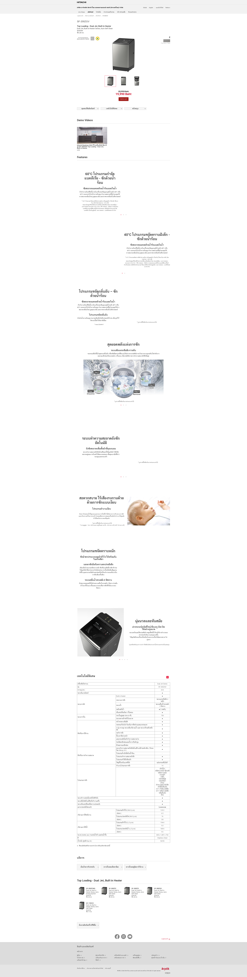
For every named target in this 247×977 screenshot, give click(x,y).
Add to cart (123, 99)
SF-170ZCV (90, 903)
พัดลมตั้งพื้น (136, 957)
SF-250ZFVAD (90, 888)
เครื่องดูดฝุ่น (136, 955)
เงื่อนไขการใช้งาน (81, 968)
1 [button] (119, 659)
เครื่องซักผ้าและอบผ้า (120, 955)
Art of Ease (81, 12)
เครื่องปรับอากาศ (101, 957)
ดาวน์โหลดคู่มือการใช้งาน (135, 867)
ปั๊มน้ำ (97, 960)
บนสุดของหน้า (80, 15)
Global (145, 7)
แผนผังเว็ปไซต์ (159, 7)
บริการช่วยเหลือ (121, 12)
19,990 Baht (123, 94)
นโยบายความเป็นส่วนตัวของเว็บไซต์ (95, 968)
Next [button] (152, 192)
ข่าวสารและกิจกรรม (109, 12)
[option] (110, 81)
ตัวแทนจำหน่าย (132, 12)
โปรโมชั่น (98, 12)
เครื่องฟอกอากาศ (119, 957)
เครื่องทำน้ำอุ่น (81, 960)
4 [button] (127, 659)
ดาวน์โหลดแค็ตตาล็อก (111, 867)
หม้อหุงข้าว (154, 955)
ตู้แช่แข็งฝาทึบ (100, 955)
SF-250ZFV (112, 888)
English (151, 7)
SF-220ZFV (135, 888)
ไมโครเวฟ (80, 957)
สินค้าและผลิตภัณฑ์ (89, 15)
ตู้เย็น (78, 955)
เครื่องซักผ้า (98, 15)
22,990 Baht (123, 91)
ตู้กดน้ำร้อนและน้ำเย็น (158, 957)
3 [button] (124, 659)
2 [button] (123, 214)
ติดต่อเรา (168, 7)
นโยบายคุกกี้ (108, 968)
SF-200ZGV (158, 888)
